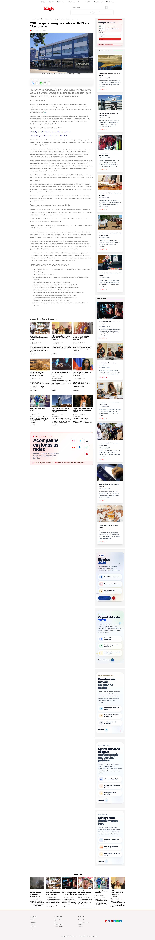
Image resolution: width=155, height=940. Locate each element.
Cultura (51, 2)
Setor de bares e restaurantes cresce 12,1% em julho (39, 337)
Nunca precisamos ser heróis (100, 892)
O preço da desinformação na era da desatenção (61, 373)
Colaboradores (98, 2)
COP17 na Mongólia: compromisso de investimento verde (37, 373)
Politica (43, 2)
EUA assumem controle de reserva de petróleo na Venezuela (82, 373)
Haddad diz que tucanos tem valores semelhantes (85, 892)
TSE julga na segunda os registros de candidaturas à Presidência (61, 410)
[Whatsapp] (117, 921)
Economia (72, 2)
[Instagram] (112, 921)
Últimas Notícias (39, 19)
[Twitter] (114, 921)
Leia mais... (102, 89)
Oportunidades (61, 2)
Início (31, 19)
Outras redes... (49, 83)
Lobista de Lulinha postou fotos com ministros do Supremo (61, 337)
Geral (79, 2)
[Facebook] (109, 921)
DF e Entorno (110, 2)
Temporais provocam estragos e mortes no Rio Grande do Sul (36, 893)
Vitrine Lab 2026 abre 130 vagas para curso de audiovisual (69, 892)
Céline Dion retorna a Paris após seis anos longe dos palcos (82, 410)
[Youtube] (106, 921)
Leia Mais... (33, 354)
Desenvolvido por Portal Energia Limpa (88, 936)
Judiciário (87, 2)
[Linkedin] (120, 921)
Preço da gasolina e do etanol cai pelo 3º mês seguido (81, 337)
